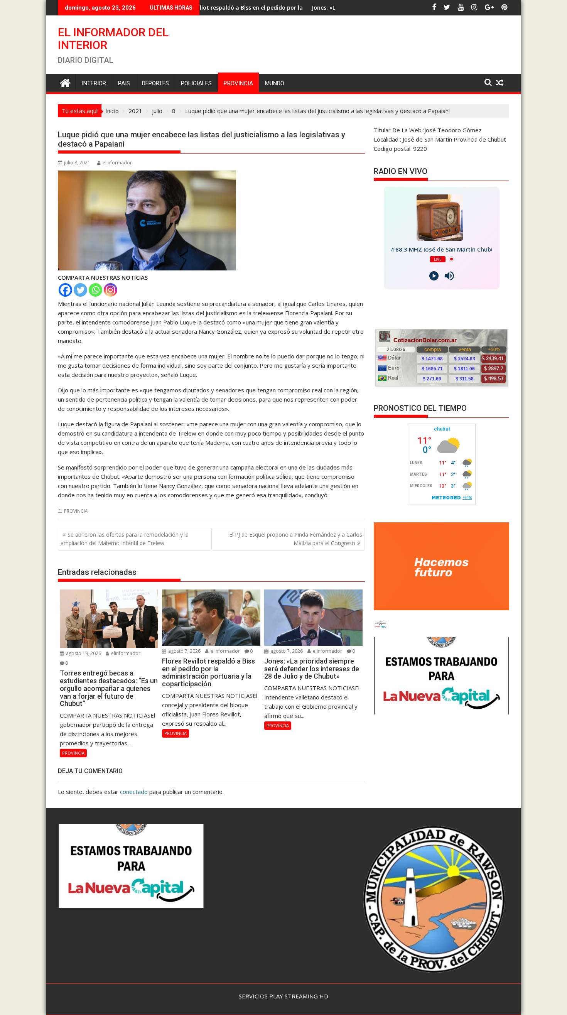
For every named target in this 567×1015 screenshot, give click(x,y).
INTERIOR (94, 83)
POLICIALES (196, 83)
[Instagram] (110, 290)
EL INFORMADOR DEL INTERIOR (113, 38)
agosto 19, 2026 (83, 653)
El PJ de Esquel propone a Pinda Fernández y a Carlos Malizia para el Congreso (295, 539)
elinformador (117, 162)
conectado (134, 791)
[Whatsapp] (95, 290)
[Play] (434, 276)
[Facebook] (65, 290)
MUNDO (274, 83)
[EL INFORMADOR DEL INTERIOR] (65, 82)
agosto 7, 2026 (184, 651)
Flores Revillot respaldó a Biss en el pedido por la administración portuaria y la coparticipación (226, 7)
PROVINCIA (238, 83)
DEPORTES (155, 83)
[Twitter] (80, 290)
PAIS (124, 83)
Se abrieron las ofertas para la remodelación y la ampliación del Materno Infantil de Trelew (125, 539)
